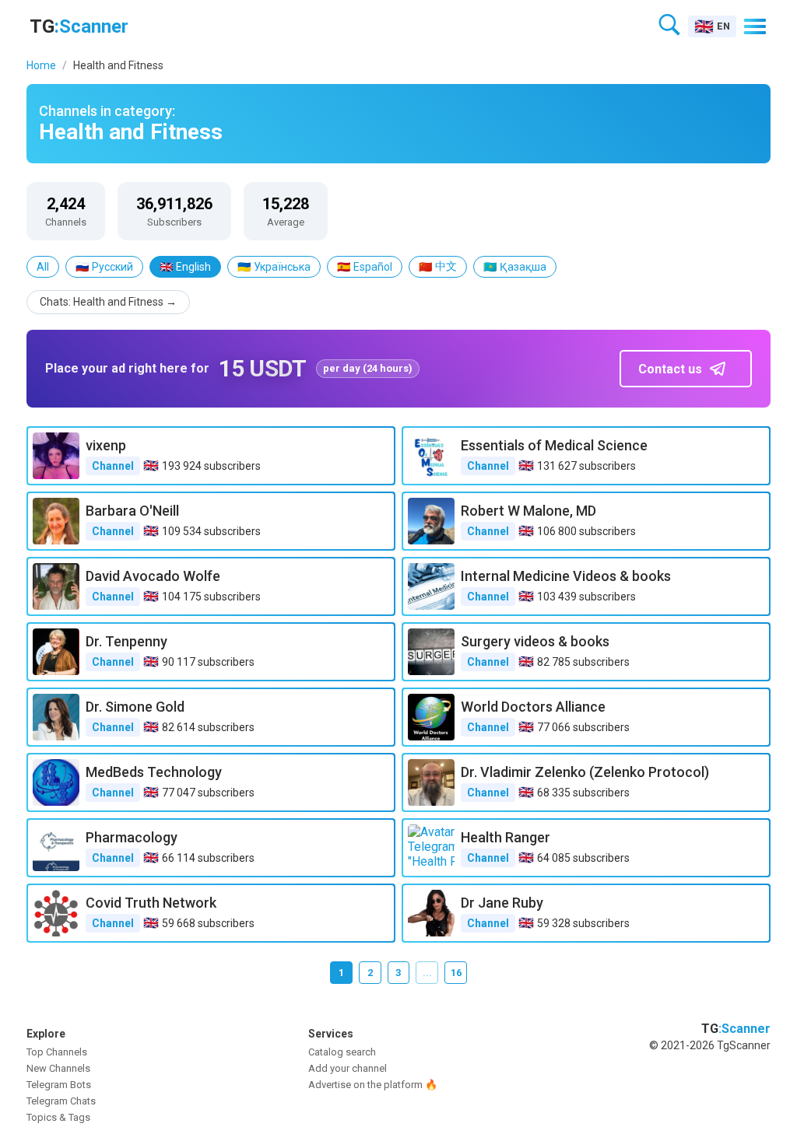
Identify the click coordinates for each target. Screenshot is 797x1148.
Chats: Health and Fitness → (108, 302)
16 (456, 972)
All (43, 267)
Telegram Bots (58, 1084)
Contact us (670, 369)
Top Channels (56, 1052)
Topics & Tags (58, 1117)
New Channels (58, 1068)
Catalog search (342, 1052)
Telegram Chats (61, 1101)
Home (41, 65)
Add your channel (347, 1068)
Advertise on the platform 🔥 (372, 1084)
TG (79, 26)
